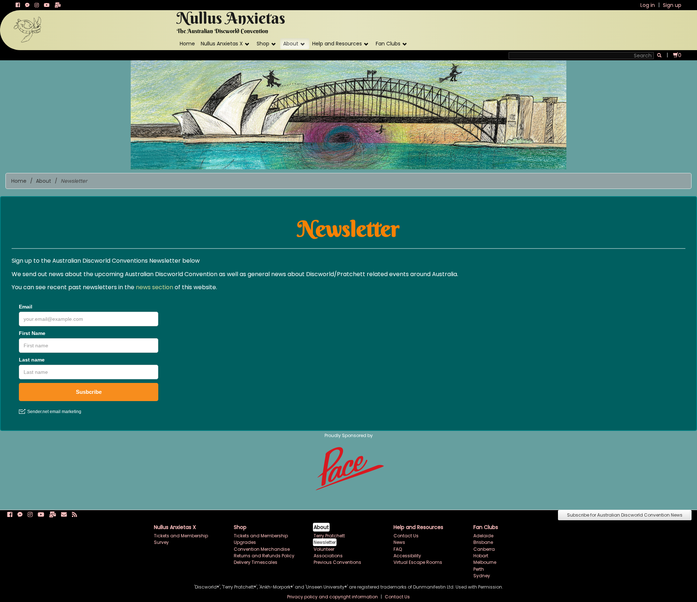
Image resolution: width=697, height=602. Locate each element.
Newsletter (325, 542)
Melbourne (484, 562)
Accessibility (407, 556)
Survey (161, 542)
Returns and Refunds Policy (264, 556)
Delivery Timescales (255, 562)
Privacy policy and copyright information (333, 597)
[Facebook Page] (18, 5)
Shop (263, 43)
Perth (478, 569)
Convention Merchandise (262, 549)
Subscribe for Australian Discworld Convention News (624, 515)
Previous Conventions (337, 562)
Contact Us (406, 536)
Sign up (672, 5)
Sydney (481, 576)
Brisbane (483, 542)
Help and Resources (337, 43)
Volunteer (324, 549)
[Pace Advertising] (348, 467)
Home (187, 43)
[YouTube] (47, 5)
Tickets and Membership (181, 536)
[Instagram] (36, 5)
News (399, 542)
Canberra (484, 549)
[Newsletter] (58, 5)
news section (154, 287)
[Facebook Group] (27, 5)
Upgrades (245, 542)
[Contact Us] (64, 514)
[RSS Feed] (74, 514)
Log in (647, 5)
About (290, 43)
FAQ (398, 549)
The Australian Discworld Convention (222, 31)
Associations (328, 556)
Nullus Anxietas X (222, 43)
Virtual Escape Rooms (418, 562)
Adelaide (483, 536)
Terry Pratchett (329, 536)
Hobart (480, 556)
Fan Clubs (388, 43)
